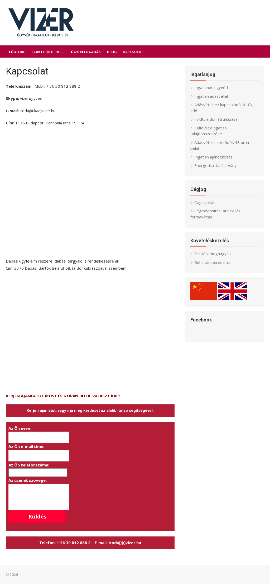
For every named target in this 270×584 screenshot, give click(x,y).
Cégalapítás (204, 202)
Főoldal (17, 51)
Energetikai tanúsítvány (215, 165)
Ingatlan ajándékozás (213, 157)
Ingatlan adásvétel (211, 96)
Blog (112, 51)
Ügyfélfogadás (86, 51)
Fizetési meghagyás (212, 253)
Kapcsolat (133, 51)
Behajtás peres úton (213, 262)
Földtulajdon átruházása (216, 119)
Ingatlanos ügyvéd (211, 87)
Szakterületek (45, 51)
